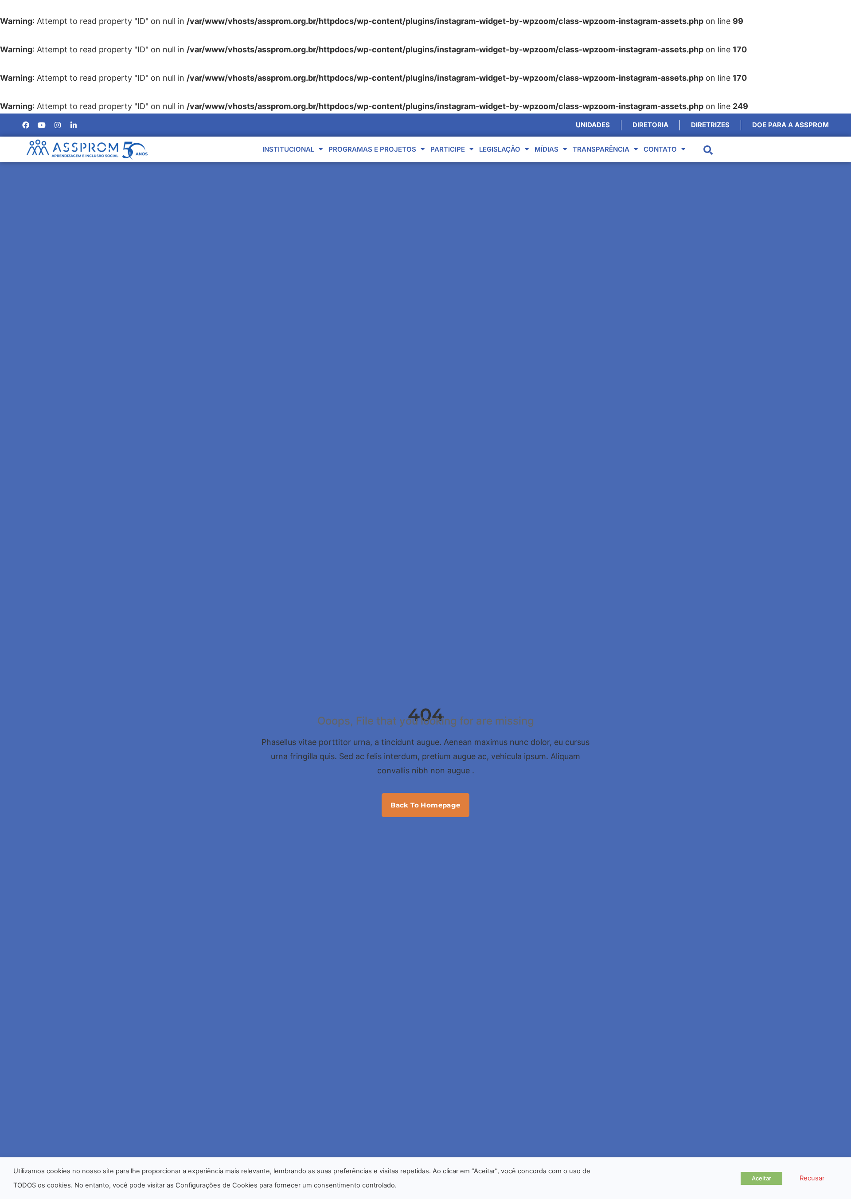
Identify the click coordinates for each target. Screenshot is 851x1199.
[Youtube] (41, 125)
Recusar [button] (812, 1178)
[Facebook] (25, 125)
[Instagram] (57, 125)
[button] (708, 150)
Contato (660, 149)
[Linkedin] (73, 125)
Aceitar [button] (761, 1178)
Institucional (288, 149)
